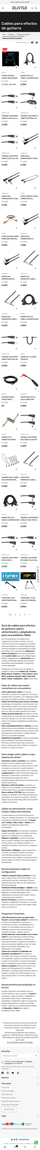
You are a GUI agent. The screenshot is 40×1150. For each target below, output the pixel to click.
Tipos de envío (7, 1094)
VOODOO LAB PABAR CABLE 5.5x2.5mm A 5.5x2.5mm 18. (10, 117)
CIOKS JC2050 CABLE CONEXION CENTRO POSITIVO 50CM (10, 237)
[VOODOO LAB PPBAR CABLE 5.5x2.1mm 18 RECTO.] (10, 139)
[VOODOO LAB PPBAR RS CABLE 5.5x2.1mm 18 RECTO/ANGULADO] (29, 540)
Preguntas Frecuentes (10, 1105)
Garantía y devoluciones (11, 1101)
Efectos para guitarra (23, 34)
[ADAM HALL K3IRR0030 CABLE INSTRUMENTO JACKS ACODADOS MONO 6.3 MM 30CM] (10, 299)
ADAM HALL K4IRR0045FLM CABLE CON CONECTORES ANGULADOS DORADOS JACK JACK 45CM (10, 278)
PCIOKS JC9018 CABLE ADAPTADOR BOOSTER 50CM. (9, 77)
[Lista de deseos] (25, 1147)
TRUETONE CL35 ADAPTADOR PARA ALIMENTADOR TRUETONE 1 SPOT (9, 599)
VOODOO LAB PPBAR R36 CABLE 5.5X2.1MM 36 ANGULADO (29, 438)
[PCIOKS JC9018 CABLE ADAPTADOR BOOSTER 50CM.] (10, 58)
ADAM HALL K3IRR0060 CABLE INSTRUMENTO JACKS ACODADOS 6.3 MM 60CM (29, 478)
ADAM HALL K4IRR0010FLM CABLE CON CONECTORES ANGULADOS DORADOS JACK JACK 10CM (10, 197)
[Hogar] (5, 1147)
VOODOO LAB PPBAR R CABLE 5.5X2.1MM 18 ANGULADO (29, 519)
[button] (32, 8)
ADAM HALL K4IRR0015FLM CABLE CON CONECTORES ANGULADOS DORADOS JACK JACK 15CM (29, 157)
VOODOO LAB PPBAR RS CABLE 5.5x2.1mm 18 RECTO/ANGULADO (29, 559)
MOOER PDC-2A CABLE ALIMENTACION (29, 77)
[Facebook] (3, 1073)
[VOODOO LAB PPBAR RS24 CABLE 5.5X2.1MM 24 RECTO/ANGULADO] (10, 540)
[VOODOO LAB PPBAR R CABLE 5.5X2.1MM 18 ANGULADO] (29, 500)
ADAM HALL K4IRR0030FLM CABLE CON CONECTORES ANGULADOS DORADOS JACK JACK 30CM (29, 237)
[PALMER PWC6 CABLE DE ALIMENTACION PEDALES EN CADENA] (10, 460)
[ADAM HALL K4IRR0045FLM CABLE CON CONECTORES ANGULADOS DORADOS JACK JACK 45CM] (10, 259)
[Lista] (32, 42)
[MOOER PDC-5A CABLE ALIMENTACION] (29, 299)
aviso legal (20, 1061)
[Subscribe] (36, 1056)
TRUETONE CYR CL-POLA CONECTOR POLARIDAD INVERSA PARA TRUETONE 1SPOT (29, 398)
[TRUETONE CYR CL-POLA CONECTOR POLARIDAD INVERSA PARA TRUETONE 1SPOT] (29, 380)
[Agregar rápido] (16, 67)
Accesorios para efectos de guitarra (13, 36)
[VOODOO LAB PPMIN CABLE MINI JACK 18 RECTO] (10, 340)
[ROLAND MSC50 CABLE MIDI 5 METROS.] (10, 380)
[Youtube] (13, 1073)
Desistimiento (9, 1109)
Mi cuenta (5, 1087)
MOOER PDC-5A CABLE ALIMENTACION (29, 318)
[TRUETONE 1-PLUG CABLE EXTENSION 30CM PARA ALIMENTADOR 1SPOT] (29, 581)
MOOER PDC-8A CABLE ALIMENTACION (10, 519)
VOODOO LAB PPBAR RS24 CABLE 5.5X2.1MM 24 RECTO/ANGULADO (10, 559)
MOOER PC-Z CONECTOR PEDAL (9, 438)
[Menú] (3, 8)
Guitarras (11, 34)
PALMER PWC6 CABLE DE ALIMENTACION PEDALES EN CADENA (10, 478)
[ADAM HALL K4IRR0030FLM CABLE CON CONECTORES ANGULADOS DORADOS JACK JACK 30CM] (29, 219)
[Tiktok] (18, 1073)
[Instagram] (8, 1073)
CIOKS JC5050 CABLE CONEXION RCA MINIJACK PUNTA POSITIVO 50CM (29, 197)
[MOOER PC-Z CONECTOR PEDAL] (10, 420)
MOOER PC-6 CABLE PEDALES (29, 358)
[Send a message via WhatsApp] (36, 1142)
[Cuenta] (35, 1147)
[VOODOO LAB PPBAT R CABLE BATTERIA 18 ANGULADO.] (29, 99)
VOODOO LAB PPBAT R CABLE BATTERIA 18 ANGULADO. (29, 117)
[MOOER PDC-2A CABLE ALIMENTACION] (29, 58)
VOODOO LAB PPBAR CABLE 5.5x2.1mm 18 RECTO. (10, 157)
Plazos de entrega (8, 1098)
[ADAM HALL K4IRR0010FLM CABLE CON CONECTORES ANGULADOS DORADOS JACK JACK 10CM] (10, 179)
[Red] (36, 42)
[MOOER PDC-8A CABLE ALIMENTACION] (10, 500)
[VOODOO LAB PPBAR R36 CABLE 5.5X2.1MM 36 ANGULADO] (29, 420)
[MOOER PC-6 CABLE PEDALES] (29, 340)
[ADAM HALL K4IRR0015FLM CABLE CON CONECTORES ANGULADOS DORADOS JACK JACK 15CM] (29, 139)
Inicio (4, 34)
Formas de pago (8, 1091)
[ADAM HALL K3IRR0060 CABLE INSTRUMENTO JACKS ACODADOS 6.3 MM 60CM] (29, 460)
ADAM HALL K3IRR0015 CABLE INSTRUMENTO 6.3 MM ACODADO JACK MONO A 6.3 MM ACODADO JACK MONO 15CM (29, 278)
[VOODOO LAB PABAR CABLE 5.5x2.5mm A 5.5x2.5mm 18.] (10, 99)
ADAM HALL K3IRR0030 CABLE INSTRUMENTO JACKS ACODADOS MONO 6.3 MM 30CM (10, 318)
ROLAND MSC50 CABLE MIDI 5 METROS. (8, 398)
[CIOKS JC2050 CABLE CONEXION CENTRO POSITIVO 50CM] (10, 219)
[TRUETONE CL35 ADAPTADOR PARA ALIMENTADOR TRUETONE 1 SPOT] (10, 581)
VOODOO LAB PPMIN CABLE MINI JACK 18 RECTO (10, 358)
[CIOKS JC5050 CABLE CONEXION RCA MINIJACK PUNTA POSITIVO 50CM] (29, 179)
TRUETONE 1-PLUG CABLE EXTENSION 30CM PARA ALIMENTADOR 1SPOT (29, 599)
